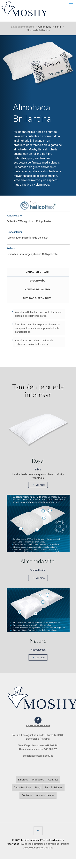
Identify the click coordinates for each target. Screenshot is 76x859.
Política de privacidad (47, 843)
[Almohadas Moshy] (25, 6)
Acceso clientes (45, 795)
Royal (38, 460)
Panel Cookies (45, 847)
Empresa (23, 779)
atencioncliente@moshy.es (38, 755)
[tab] (38, 272)
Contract (53, 779)
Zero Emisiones (53, 787)
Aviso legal (27, 843)
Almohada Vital (38, 561)
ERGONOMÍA (37, 280)
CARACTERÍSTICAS (37, 271)
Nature (38, 640)
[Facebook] (38, 853)
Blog (38, 787)
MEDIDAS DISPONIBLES (37, 298)
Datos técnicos (22, 787)
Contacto (27, 795)
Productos (38, 779)
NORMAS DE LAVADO (37, 289)
